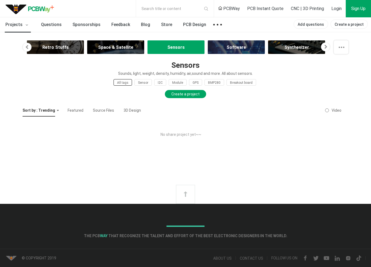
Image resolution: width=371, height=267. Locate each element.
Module (177, 83)
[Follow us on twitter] (316, 258)
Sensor (143, 83)
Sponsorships (86, 24)
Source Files (103, 110)
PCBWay (231, 8)
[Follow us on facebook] (305, 258)
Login (336, 8)
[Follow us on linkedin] (337, 258)
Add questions (311, 24)
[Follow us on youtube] (326, 258)
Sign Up (358, 8)
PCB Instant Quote (265, 8)
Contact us (251, 258)
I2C (160, 83)
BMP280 (214, 83)
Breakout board (241, 83)
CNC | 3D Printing (307, 8)
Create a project (349, 24)
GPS (196, 83)
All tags (122, 83)
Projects (14, 24)
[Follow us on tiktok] (358, 258)
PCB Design (194, 24)
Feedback (120, 24)
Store (166, 24)
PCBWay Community (31, 8)
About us (222, 258)
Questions (51, 24)
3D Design (132, 110)
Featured (75, 110)
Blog (145, 24)
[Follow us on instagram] (348, 258)
